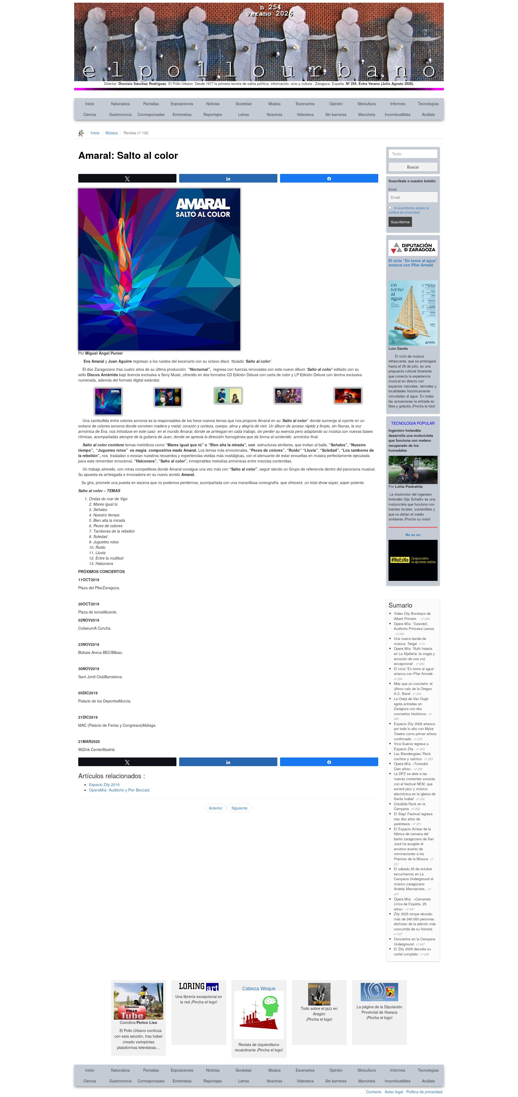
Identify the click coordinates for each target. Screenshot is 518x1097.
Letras (243, 114)
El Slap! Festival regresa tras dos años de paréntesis (413, 818)
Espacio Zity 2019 (104, 784)
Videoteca (305, 114)
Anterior (215, 808)
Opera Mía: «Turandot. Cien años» (411, 766)
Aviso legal (394, 1091)
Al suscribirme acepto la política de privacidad (408, 210)
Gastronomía (120, 114)
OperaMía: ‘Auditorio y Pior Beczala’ (119, 790)
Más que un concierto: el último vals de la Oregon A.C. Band (413, 688)
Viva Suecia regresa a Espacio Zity (411, 746)
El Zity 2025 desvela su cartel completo (412, 951)
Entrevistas (182, 114)
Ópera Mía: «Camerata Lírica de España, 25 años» (412, 903)
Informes (397, 103)
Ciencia (89, 114)
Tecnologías (428, 103)
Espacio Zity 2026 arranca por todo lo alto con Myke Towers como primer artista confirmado (415, 731)
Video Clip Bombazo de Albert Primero (412, 616)
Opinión (336, 103)
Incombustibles (397, 114)
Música (274, 103)
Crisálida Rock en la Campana (409, 806)
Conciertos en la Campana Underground (414, 941)
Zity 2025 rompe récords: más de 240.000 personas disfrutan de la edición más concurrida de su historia (415, 923)
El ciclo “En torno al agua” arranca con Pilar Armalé (412, 262)
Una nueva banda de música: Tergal (410, 641)
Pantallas (151, 103)
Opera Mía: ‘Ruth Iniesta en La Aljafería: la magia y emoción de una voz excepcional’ (414, 656)
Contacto (373, 1091)
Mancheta (366, 114)
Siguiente (239, 808)
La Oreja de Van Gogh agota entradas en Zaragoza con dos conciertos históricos (413, 708)
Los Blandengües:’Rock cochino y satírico (413, 756)
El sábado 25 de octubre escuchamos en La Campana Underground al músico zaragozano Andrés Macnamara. (413, 881)
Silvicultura (366, 103)
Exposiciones (182, 103)
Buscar (413, 167)
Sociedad (243, 103)
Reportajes (212, 114)
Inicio (89, 103)
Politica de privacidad (424, 1091)
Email (392, 189)
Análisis (428, 114)
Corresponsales (151, 114)
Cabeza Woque (258, 988)
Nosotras (274, 114)
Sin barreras (335, 114)
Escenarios (305, 103)
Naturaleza (120, 103)
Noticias (213, 103)
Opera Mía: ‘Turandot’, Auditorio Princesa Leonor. (414, 628)
